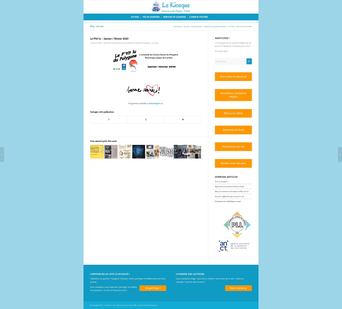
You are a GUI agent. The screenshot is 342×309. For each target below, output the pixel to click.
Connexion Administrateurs (147, 305)
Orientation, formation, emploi (233, 95)
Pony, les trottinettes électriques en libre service (232, 191)
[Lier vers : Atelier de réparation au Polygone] (124, 151)
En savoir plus (221, 51)
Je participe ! (152, 288)
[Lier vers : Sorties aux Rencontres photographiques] (194, 151)
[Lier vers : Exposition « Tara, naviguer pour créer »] (138, 151)
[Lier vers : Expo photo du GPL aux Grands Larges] (111, 151)
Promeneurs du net (233, 146)
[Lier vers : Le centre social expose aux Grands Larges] (152, 151)
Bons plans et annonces (233, 76)
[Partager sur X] (145, 119)
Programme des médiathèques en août (228, 201)
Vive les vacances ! (221, 181)
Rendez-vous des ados (233, 163)
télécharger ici (156, 103)
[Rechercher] (211, 17)
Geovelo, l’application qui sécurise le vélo (229, 196)
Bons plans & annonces (117, 43)
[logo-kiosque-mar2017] (171, 6)
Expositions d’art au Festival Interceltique (229, 186)
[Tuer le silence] (2, 154)
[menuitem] (135, 17)
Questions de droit (233, 130)
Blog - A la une (97, 26)
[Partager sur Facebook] (108, 119)
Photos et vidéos (233, 113)
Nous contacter (238, 288)
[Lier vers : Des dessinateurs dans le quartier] (180, 151)
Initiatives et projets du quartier (138, 43)
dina (157, 43)
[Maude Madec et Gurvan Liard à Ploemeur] (340, 154)
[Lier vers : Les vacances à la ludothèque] (97, 151)
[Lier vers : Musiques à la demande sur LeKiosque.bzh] (166, 151)
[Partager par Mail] (182, 119)
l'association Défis (130, 305)
